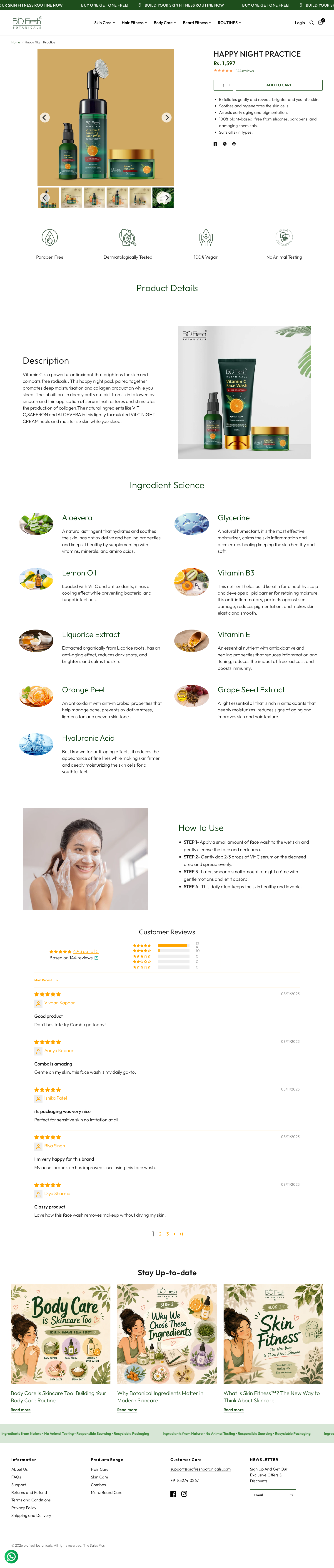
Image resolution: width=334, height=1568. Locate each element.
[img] (47, 994)
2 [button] (160, 1234)
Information (24, 1460)
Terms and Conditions (31, 1500)
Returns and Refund (29, 1492)
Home (15, 42)
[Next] (167, 118)
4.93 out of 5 (86, 951)
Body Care (163, 22)
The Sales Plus (94, 1545)
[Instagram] (186, 1494)
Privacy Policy (23, 1507)
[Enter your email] (291, 1494)
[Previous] (45, 118)
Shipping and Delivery (31, 1515)
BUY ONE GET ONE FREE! (82, 5)
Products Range (107, 1460)
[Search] (311, 22)
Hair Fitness (133, 22)
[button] (142, 945)
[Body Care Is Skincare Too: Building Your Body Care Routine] (60, 1334)
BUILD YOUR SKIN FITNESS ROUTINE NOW (162, 5)
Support (18, 1484)
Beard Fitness (195, 22)
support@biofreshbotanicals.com (200, 1469)
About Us (19, 1469)
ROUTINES (228, 22)
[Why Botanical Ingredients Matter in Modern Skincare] (167, 1334)
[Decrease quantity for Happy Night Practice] (217, 85)
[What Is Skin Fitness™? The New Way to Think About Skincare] (273, 1334)
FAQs (16, 1477)
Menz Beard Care (106, 1492)
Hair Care (100, 1469)
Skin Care (103, 22)
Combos (98, 1484)
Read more (21, 1410)
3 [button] (167, 1234)
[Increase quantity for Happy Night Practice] (229, 85)
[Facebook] (175, 1494)
